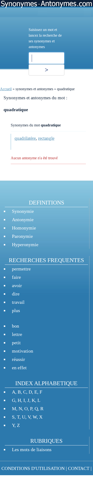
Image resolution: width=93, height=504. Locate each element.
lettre (17, 334)
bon (15, 326)
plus (16, 310)
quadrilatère (25, 138)
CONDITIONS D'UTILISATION (33, 468)
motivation (22, 351)
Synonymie (23, 211)
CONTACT (78, 468)
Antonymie (23, 219)
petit (16, 342)
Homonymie (24, 227)
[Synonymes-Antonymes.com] (46, 8)
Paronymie (22, 236)
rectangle (46, 138)
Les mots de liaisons (32, 449)
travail (18, 302)
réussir (18, 359)
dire (16, 293)
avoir (17, 285)
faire (16, 277)
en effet (19, 367)
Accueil (6, 89)
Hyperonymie (25, 244)
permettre (21, 268)
